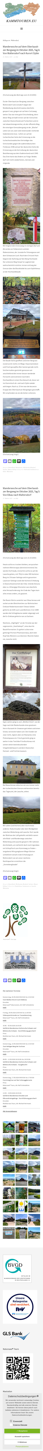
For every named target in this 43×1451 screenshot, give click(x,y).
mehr (4, 1007)
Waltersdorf (10, 471)
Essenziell (17, 1421)
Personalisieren (22, 1447)
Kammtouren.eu (21, 20)
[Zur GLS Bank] (21, 1336)
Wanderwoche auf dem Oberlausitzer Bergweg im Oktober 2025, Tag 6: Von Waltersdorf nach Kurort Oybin (21, 50)
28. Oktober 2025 (7, 57)
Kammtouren (19, 467)
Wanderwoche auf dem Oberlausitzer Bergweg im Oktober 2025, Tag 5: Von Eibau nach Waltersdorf (21, 491)
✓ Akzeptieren (22, 1431)
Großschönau (18, 886)
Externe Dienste (20, 1425)
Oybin (4, 471)
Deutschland (11, 467)
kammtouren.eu (34, 469)
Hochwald (27, 469)
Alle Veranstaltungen (10, 1111)
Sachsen (5, 469)
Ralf (17, 57)
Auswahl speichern (22, 1436)
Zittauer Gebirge (12, 469)
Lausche (34, 886)
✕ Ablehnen (22, 1442)
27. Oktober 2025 (7, 498)
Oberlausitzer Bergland (29, 467)
